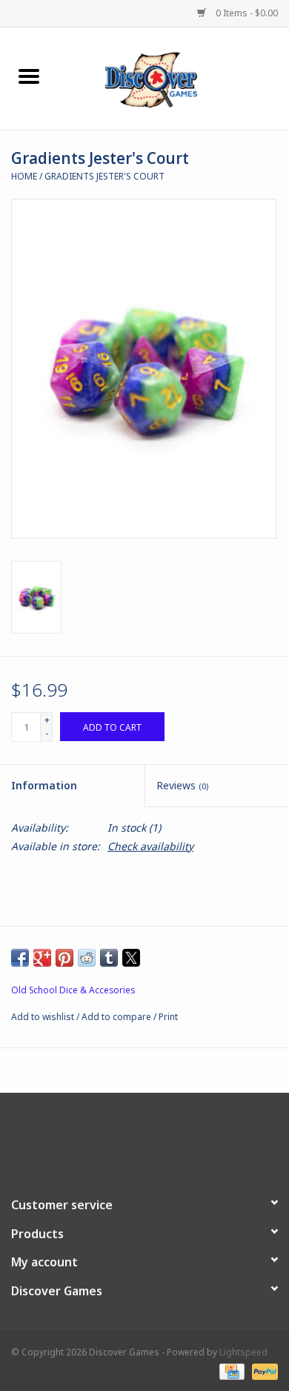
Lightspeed (243, 1352)
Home (24, 176)
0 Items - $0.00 (245, 13)
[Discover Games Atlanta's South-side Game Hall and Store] (173, 77)
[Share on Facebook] (20, 958)
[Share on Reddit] (87, 958)
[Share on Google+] (42, 958)
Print (168, 1016)
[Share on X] (131, 958)
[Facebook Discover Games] (144, 1138)
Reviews (182, 785)
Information (44, 785)
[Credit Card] (230, 1370)
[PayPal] (262, 1370)
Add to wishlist (43, 1016)
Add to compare (117, 1016)
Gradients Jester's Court (104, 176)
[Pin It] (64, 958)
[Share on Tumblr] (109, 958)
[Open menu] (29, 76)
